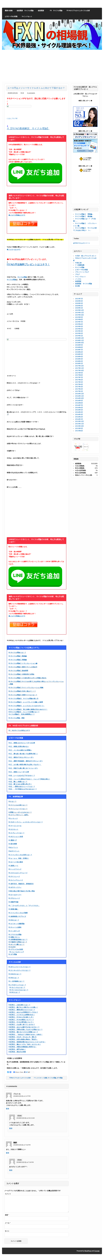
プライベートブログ (82, 272)
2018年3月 (79, 359)
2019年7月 (79, 322)
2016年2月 (79, 417)
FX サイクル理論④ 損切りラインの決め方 (23, 667)
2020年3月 (79, 303)
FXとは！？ (12, 801)
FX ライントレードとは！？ (18, 809)
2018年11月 (79, 340)
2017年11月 (79, 368)
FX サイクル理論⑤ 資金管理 (18, 670)
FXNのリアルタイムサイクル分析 (20, 1078)
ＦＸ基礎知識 (79, 265)
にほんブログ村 (12, 118)
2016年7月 (79, 405)
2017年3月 (79, 386)
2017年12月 (79, 366)
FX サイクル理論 (55, 10)
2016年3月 (79, 414)
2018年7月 (79, 349)
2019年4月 (79, 329)
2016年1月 (79, 419)
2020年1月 (79, 308)
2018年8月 (79, 347)
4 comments (31, 93)
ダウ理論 (60, 1078)
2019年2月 (79, 333)
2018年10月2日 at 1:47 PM (21, 1096)
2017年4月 (79, 384)
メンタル (78, 279)
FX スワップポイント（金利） (19, 815)
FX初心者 (78, 263)
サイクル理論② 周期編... (84, 214)
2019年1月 (79, 336)
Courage (96, 1251)
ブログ (77, 274)
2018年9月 (79, 345)
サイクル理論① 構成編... (84, 216)
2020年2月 (79, 305)
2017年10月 (79, 370)
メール (7, 1223)
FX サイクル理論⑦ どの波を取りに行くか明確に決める (27, 678)
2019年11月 (79, 312)
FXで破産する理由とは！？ (18, 942)
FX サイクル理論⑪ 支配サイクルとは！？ (23, 695)
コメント (8, 1194)
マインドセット (27, 16)
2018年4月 (79, 356)
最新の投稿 (8, 10)
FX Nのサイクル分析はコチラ (19, 730)
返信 (7, 1108)
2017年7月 (79, 377)
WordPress (87, 1251)
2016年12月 (79, 393)
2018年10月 (79, 342)
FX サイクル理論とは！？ (17, 652)
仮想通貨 (41, 10)
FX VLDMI (12, 947)
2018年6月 (79, 352)
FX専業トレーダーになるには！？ (20, 812)
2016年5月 (79, 410)
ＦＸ (35, 1078)
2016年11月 (79, 396)
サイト (7, 1231)
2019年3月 (79, 331)
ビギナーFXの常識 (11, 16)
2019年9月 (79, 317)
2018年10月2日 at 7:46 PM (21, 1145)
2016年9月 (79, 400)
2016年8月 (79, 403)
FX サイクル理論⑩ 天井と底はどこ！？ (22, 691)
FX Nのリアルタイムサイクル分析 (78, 10)
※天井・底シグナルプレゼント (85, 256)
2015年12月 (79, 421)
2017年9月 (79, 373)
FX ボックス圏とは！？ (16, 944)
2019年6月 (79, 324)
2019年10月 (79, 315)
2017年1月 (79, 391)
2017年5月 (79, 382)
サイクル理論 (52, 1078)
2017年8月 (79, 375)
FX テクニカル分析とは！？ (18, 805)
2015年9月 (79, 428)
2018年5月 (79, 354)
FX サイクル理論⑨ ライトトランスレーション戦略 (26, 687)
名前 (7, 1215)
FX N (22, 93)
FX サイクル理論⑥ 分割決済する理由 (21, 674)
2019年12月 (79, 310)
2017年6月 (79, 380)
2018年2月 (79, 361)
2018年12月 (79, 338)
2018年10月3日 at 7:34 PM (25, 1162)
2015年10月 (79, 426)
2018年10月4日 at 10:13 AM (25, 1118)
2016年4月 (79, 412)
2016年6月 (79, 407)
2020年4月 (79, 301)
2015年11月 (79, 424)
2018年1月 (79, 363)
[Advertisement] (52, 67)
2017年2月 (79, 389)
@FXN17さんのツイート (81, 243)
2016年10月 (79, 398)
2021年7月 (79, 298)
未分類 (77, 286)
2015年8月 (79, 431)
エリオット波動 (42, 1078)
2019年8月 (79, 319)
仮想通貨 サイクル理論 (25, 10)
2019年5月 (79, 326)
